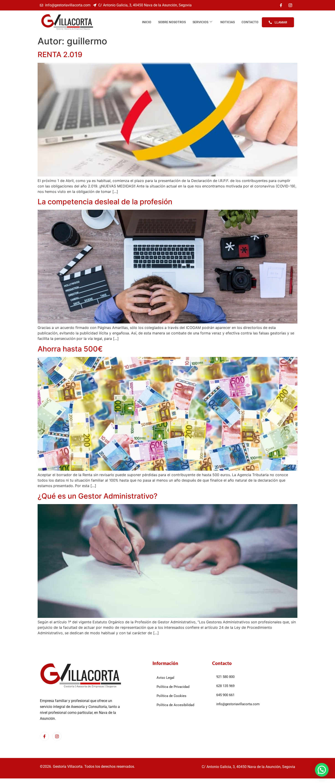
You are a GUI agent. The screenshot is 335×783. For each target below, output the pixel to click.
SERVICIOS (200, 22)
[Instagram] (290, 5)
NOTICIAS (227, 22)
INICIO (146, 22)
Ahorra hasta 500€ (70, 348)
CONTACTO (250, 22)
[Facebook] (281, 5)
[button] (322, 770)
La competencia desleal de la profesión (105, 201)
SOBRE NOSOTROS (172, 22)
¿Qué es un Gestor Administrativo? (97, 496)
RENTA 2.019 (60, 54)
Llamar (281, 22)
